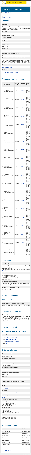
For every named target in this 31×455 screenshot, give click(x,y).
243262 (22, 141)
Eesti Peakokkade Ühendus (11, 72)
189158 (22, 107)
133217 (22, 234)
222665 (22, 192)
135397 (22, 183)
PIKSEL (28, 454)
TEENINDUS (5, 388)
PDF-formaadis (7, 17)
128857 (22, 242)
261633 (22, 124)
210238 (22, 209)
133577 (22, 251)
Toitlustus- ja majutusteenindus (10, 392)
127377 (22, 158)
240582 (22, 91)
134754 (22, 116)
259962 (22, 200)
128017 (22, 225)
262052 (22, 166)
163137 (22, 217)
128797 (22, 175)
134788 (22, 133)
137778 (22, 150)
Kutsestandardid (9, 13)
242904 (22, 99)
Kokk (3, 397)
